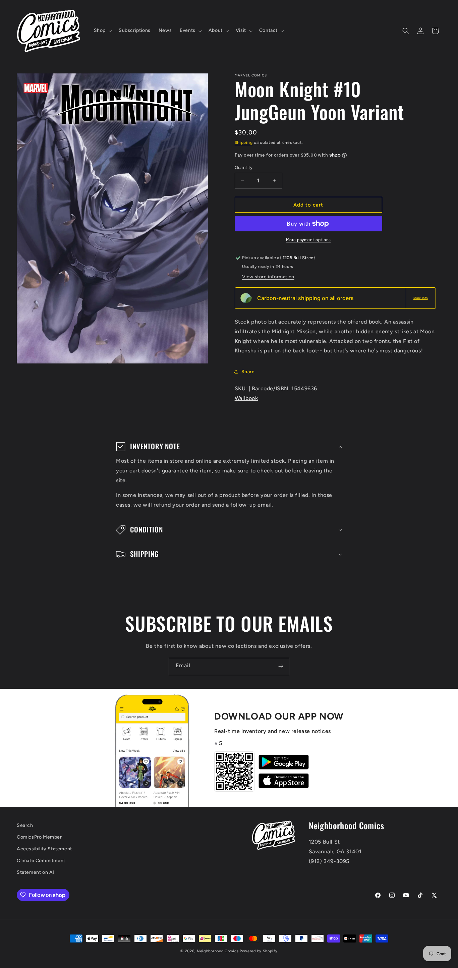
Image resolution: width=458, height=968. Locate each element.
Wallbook (246, 398)
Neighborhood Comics (217, 951)
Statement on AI (35, 872)
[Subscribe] (280, 666)
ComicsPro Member (39, 837)
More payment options (308, 239)
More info (420, 298)
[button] (102, 30)
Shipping (244, 142)
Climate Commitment (41, 860)
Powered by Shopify (259, 951)
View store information (268, 277)
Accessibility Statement (44, 849)
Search (25, 825)
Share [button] (248, 372)
